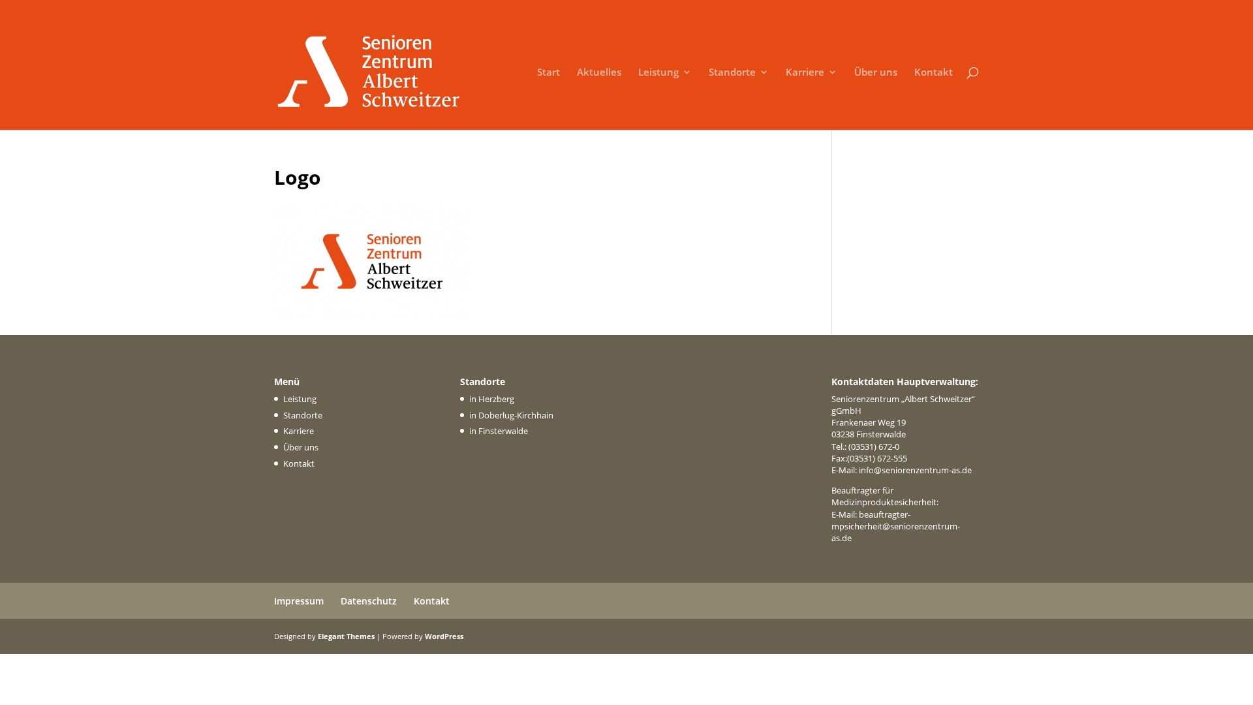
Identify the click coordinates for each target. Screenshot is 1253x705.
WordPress (444, 636)
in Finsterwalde (498, 431)
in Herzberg (491, 399)
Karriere (805, 72)
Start (548, 72)
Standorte (732, 72)
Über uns (875, 72)
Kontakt (933, 72)
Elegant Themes (346, 636)
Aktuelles (599, 72)
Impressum (299, 601)
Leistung (658, 72)
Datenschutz (369, 601)
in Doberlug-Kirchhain (511, 415)
